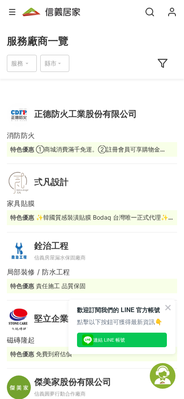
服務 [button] (17, 63)
